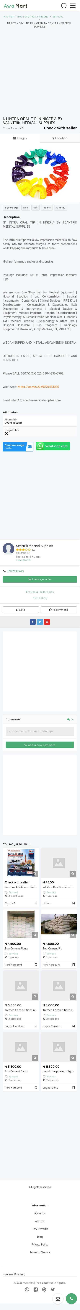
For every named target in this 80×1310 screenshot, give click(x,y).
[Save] (36, 903)
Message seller (41, 579)
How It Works (40, 1229)
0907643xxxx (16, 571)
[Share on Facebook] (33, 622)
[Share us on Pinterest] (44, 1289)
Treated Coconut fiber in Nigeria (22, 1010)
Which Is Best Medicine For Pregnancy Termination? (60, 887)
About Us (39, 1213)
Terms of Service (40, 1252)
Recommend (60, 609)
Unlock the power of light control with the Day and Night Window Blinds (60, 1071)
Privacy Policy (40, 1244)
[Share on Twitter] (40, 622)
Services (13, 892)
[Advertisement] (40, 72)
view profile (23, 560)
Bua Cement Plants (16, 948)
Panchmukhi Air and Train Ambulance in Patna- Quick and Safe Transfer (22, 887)
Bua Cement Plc (52, 948)
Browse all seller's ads (40, 591)
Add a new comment (41, 744)
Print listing (39, 598)
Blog (40, 1236)
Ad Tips (40, 1221)
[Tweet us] (52, 1289)
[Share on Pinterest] (47, 622)
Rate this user (23, 553)
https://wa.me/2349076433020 (38, 387)
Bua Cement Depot (16, 1071)
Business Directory (14, 1274)
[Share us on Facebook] (35, 1289)
